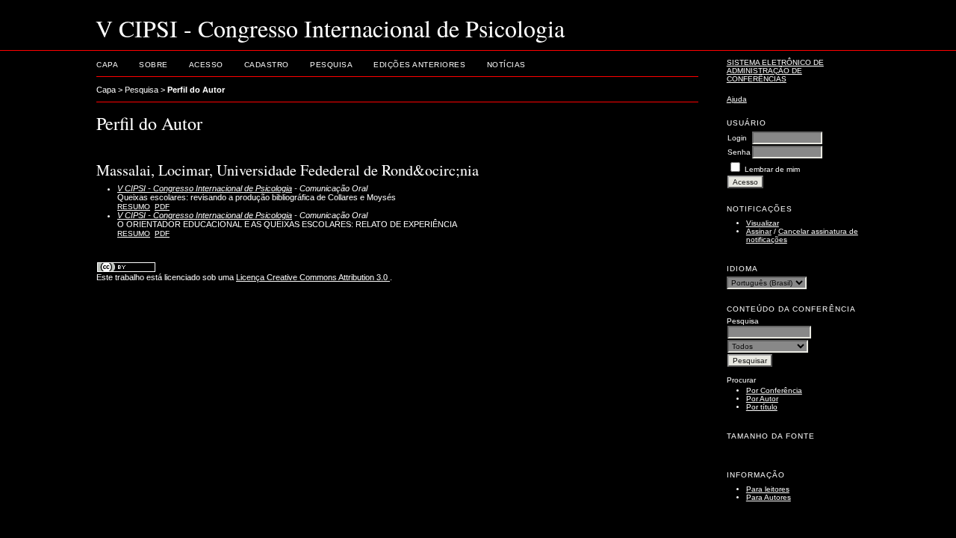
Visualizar (762, 223)
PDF (162, 206)
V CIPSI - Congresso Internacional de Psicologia (204, 188)
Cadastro (266, 65)
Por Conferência (774, 390)
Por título (761, 407)
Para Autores (768, 497)
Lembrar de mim (772, 169)
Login (737, 138)
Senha (739, 152)
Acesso (206, 65)
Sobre (153, 65)
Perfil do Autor (196, 89)
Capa (107, 65)
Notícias (506, 65)
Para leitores (767, 489)
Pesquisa (331, 65)
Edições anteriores (419, 65)
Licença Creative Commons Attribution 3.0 (313, 277)
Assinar (759, 231)
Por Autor (762, 399)
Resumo (133, 206)
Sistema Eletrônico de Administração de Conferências (775, 70)
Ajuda (737, 99)
